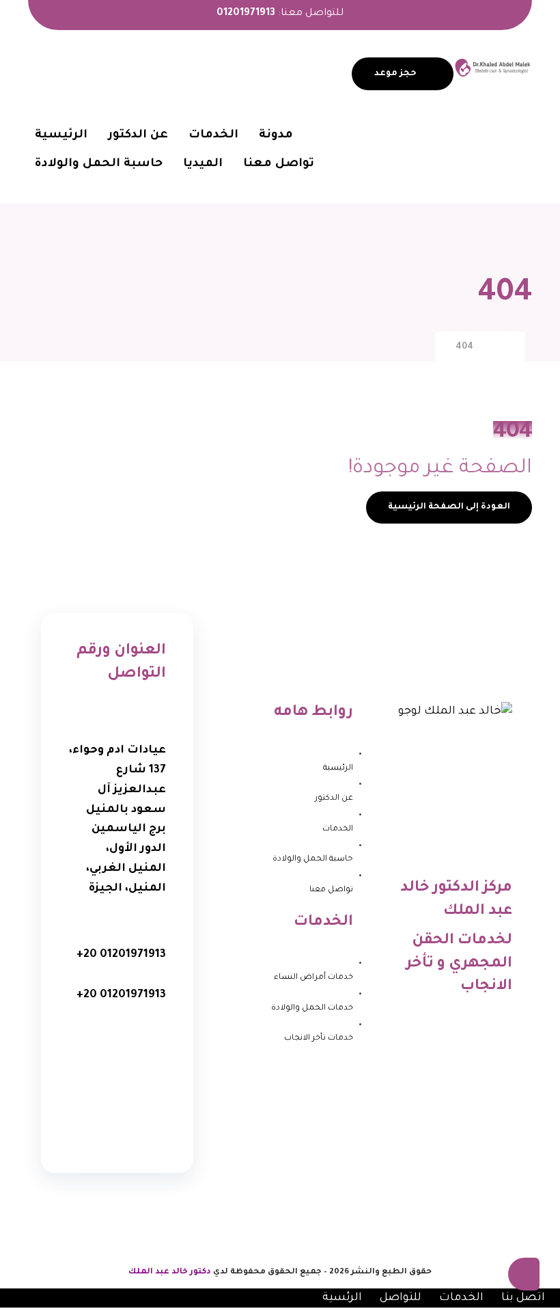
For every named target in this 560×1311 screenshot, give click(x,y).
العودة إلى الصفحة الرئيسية (449, 507)
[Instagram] (97, 1078)
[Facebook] (137, 1035)
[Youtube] (137, 1078)
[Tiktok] (117, 1120)
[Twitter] (97, 1035)
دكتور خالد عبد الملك (169, 1272)
